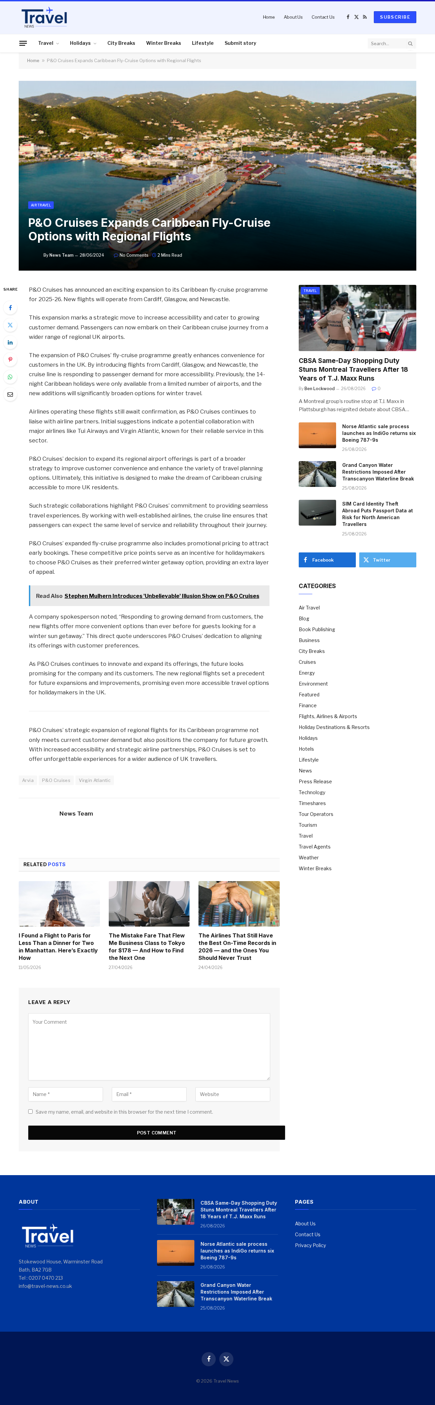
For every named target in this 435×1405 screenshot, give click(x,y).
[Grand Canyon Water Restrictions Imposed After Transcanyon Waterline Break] (317, 474)
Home (269, 17)
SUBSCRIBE (395, 17)
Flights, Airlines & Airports (328, 716)
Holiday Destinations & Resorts (334, 727)
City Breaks (121, 43)
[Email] (10, 394)
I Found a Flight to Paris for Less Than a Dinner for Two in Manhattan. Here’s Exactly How (58, 946)
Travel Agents (315, 847)
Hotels (306, 749)
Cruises (307, 662)
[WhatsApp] (10, 377)
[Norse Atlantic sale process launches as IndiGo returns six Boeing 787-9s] (317, 435)
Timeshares (312, 803)
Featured (309, 694)
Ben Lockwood (319, 388)
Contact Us (323, 17)
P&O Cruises (56, 780)
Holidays (80, 43)
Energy (307, 673)
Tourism (308, 825)
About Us (293, 17)
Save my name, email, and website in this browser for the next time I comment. (124, 1112)
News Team (61, 255)
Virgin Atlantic (94, 780)
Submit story (240, 43)
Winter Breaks (163, 43)
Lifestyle (203, 43)
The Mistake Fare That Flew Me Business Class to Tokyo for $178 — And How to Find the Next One (147, 946)
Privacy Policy (310, 1245)
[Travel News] (44, 17)
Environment (313, 684)
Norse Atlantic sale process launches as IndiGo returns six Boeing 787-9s (379, 433)
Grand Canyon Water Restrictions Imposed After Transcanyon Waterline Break (378, 471)
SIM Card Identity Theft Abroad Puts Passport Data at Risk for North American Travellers (377, 514)
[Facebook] (10, 307)
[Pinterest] (10, 359)
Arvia (28, 780)
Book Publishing (317, 629)
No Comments (134, 255)
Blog (304, 618)
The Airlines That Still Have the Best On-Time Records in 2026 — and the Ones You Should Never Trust (237, 946)
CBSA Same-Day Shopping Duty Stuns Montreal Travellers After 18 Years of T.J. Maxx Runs (353, 369)
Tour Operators (316, 814)
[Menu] (23, 43)
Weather (309, 857)
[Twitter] (10, 325)
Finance (308, 705)
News (305, 770)
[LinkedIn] (10, 342)
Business (309, 640)
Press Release (315, 781)
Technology (312, 792)
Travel (45, 43)
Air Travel (41, 205)
